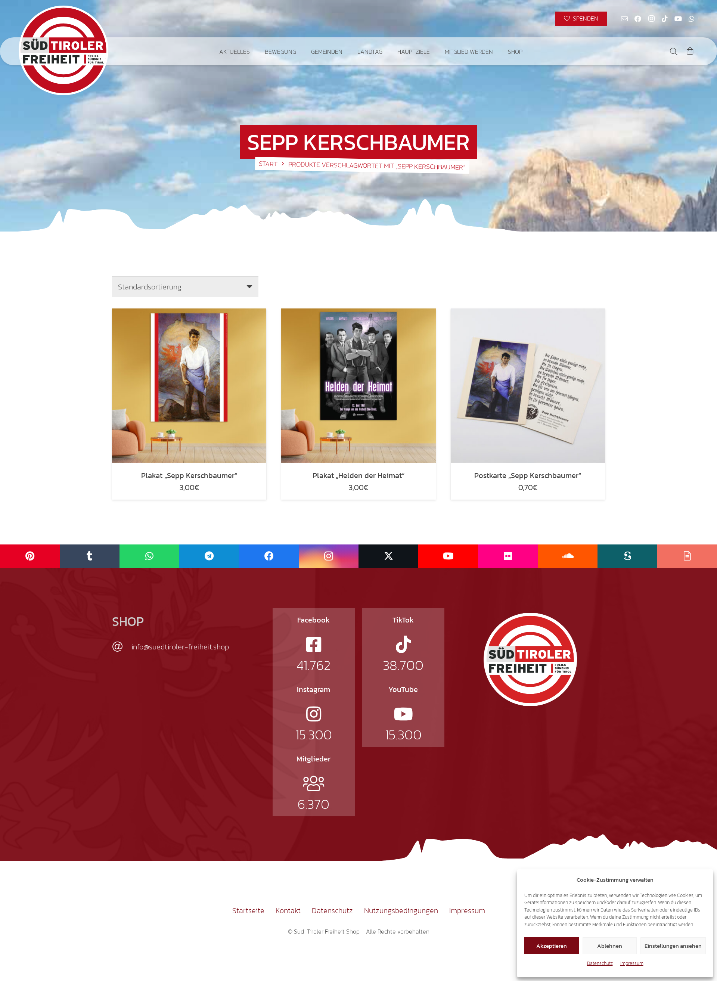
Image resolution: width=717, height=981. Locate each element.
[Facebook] (638, 18)
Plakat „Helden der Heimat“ (358, 475)
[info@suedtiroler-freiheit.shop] (121, 647)
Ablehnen (609, 945)
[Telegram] (209, 556)
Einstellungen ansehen (673, 945)
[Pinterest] (30, 556)
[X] (388, 556)
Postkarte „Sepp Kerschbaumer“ (527, 475)
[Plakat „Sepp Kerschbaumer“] (189, 385)
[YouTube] (678, 18)
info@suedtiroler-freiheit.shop (180, 646)
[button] (527, 51)
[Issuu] (687, 556)
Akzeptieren (551, 945)
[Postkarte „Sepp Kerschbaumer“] (528, 385)
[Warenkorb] (690, 51)
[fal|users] (314, 783)
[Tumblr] (90, 556)
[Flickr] (508, 556)
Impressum (631, 963)
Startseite (248, 910)
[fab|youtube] (403, 714)
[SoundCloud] (568, 556)
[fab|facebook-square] (313, 644)
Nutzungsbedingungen (401, 910)
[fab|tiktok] (403, 644)
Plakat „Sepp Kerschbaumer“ (189, 475)
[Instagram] (651, 18)
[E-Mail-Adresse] (624, 18)
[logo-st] (530, 659)
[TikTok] (664, 18)
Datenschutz (600, 963)
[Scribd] (627, 556)
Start (268, 163)
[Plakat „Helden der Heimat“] (358, 385)
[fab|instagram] (313, 714)
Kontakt (288, 910)
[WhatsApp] (691, 18)
